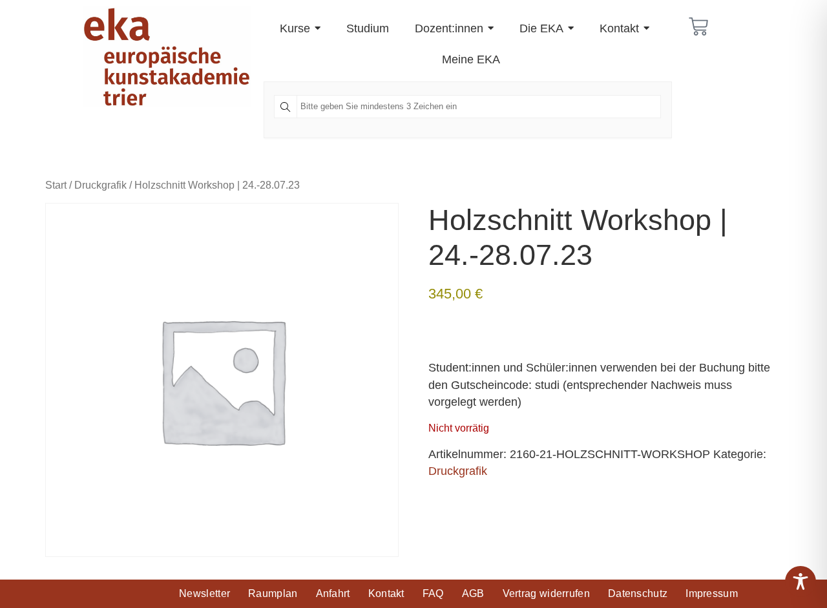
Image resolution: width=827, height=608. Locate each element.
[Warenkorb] (698, 26)
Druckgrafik (100, 185)
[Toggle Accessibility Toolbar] (800, 581)
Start (56, 185)
